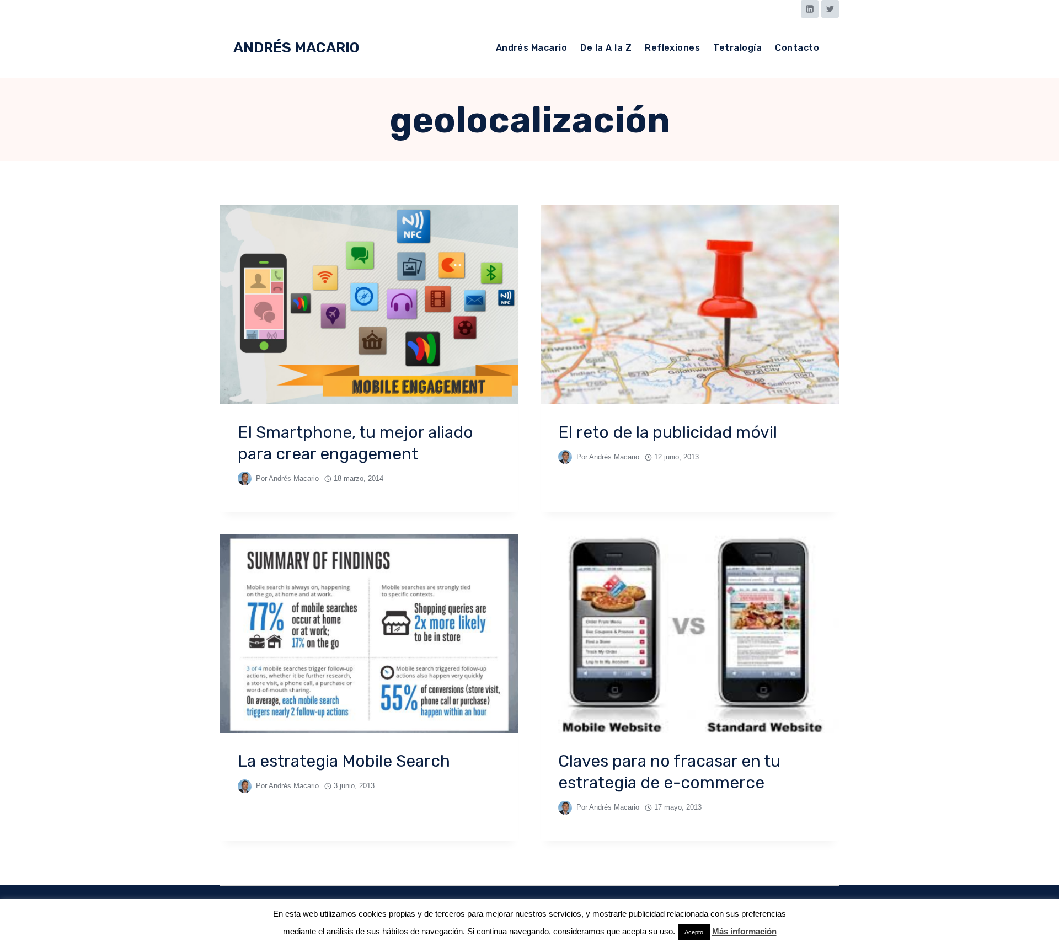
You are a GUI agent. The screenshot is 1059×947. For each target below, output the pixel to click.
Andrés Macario (532, 47)
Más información (744, 931)
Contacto (797, 47)
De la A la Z (606, 47)
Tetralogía (737, 47)
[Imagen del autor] (245, 478)
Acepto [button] (693, 932)
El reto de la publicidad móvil (667, 432)
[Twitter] (830, 9)
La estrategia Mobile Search (344, 761)
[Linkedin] (810, 9)
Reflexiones (672, 47)
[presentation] (369, 304)
